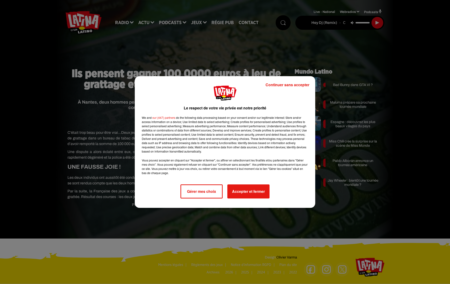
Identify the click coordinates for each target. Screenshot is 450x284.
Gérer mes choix (201, 191)
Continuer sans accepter (287, 84)
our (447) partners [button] (163, 118)
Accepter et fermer (248, 191)
